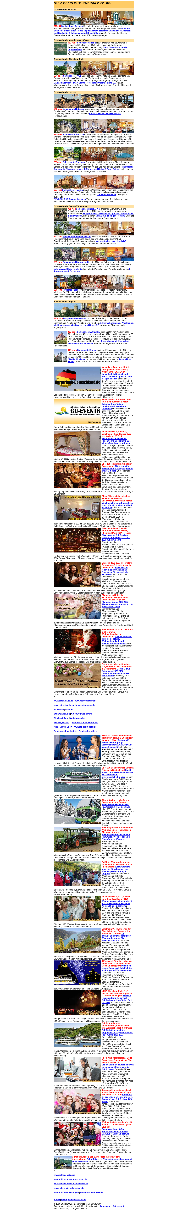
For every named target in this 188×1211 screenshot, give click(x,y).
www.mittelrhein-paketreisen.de (69, 1188)
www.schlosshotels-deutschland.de (71, 1184)
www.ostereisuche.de (64, 705)
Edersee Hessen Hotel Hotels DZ (105, 114)
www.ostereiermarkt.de (86, 701)
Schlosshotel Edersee (73, 109)
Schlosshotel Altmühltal (88, 332)
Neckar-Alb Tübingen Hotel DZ (110, 216)
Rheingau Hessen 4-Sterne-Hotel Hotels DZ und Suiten (92, 169)
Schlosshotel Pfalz (72, 76)
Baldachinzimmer (62, 83)
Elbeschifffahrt (93, 33)
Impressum (105, 1206)
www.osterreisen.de (85, 705)
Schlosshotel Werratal (73, 134)
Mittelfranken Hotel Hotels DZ (85, 325)
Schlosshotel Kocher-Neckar (77, 237)
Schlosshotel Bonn (86, 43)
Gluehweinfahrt (61, 718)
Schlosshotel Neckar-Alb (88, 209)
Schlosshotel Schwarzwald (76, 262)
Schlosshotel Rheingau (74, 162)
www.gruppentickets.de (91, 1192)
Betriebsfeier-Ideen (88, 731)
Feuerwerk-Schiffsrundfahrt (85, 722)
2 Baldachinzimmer (77, 359)
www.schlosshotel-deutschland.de (70, 1179)
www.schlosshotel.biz (64, 1175)
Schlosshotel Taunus (72, 190)
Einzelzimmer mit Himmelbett (115, 341)
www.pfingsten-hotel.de (85, 727)
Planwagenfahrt (61, 722)
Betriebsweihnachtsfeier (65, 731)
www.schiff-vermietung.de (66, 1192)
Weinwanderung (62, 714)
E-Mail (57, 1199)
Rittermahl (59, 709)
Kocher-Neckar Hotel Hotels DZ (111, 241)
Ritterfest (69, 709)
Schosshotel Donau (87, 350)
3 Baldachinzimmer (106, 194)
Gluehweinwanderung (81, 714)
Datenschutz (119, 1206)
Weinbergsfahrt (77, 718)
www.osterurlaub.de (63, 701)
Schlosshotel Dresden (72, 26)
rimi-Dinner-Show (63, 727)
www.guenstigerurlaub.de (73, 1199)
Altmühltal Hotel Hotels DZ (80, 343)
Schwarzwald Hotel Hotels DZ (68, 269)
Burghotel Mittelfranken (74, 318)
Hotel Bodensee (70, 290)
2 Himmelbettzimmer (110, 323)
